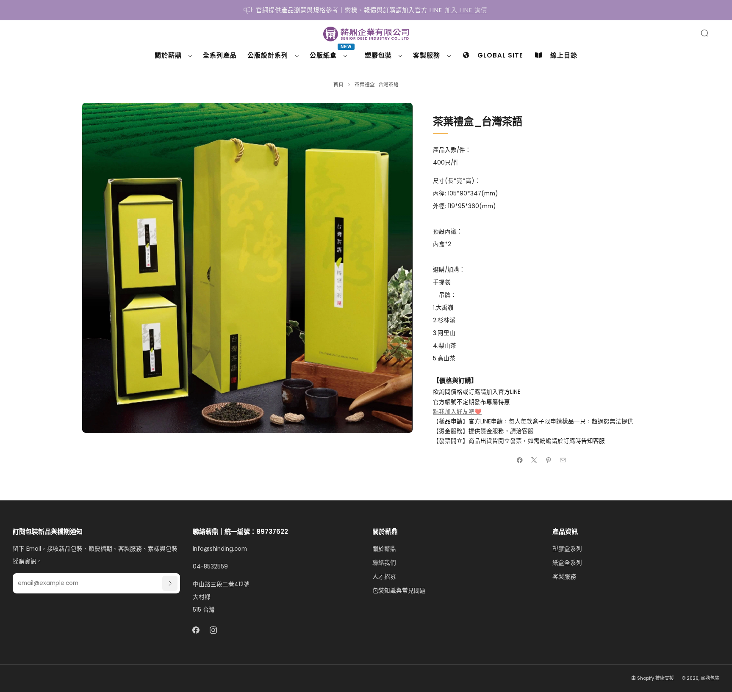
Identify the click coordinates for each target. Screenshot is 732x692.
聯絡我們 (384, 563)
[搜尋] (704, 33)
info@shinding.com (220, 549)
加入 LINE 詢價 (466, 10)
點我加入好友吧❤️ (457, 412)
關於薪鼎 (384, 549)
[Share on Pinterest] (548, 460)
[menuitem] (173, 55)
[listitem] (366, 10)
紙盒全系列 (567, 563)
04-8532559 (210, 567)
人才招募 (384, 577)
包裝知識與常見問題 (399, 591)
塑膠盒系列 (567, 549)
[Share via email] (563, 460)
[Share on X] (534, 460)
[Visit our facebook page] (196, 630)
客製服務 (564, 577)
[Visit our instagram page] (213, 630)
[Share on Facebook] (520, 460)
